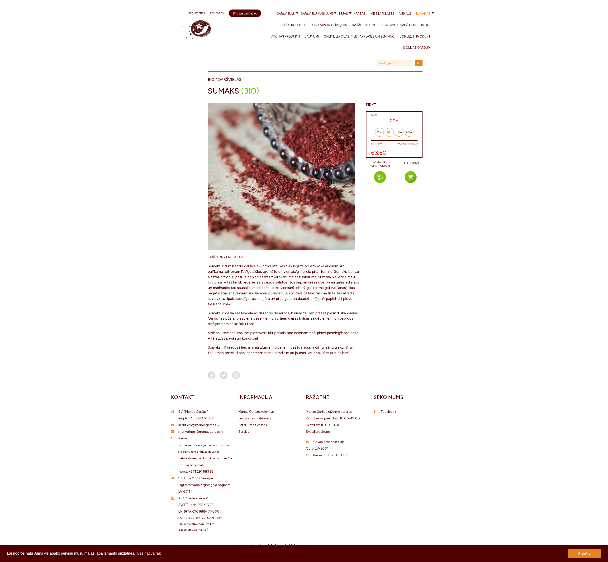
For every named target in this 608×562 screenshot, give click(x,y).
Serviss (243, 432)
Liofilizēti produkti (415, 36)
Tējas (343, 13)
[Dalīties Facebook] (211, 375)
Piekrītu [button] (584, 553)
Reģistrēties (197, 13)
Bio (211, 79)
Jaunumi (312, 36)
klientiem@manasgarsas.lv (198, 425)
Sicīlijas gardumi (417, 47)
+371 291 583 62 (201, 472)
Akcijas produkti (285, 36)
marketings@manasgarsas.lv (200, 432)
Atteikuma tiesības (252, 425)
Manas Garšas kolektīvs (256, 412)
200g (409, 132)
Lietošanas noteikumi (254, 418)
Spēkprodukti (293, 25)
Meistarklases (382, 13)
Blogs (426, 25)
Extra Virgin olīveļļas (328, 25)
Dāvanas (423, 13)
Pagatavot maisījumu (398, 25)
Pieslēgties (216, 13)
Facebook (388, 412)
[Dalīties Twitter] (224, 375)
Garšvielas (285, 13)
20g (379, 132)
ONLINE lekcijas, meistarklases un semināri (359, 36)
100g (399, 132)
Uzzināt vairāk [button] (149, 553)
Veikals (405, 13)
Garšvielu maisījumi (316, 13)
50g (389, 132)
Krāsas (360, 13)
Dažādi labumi (363, 25)
